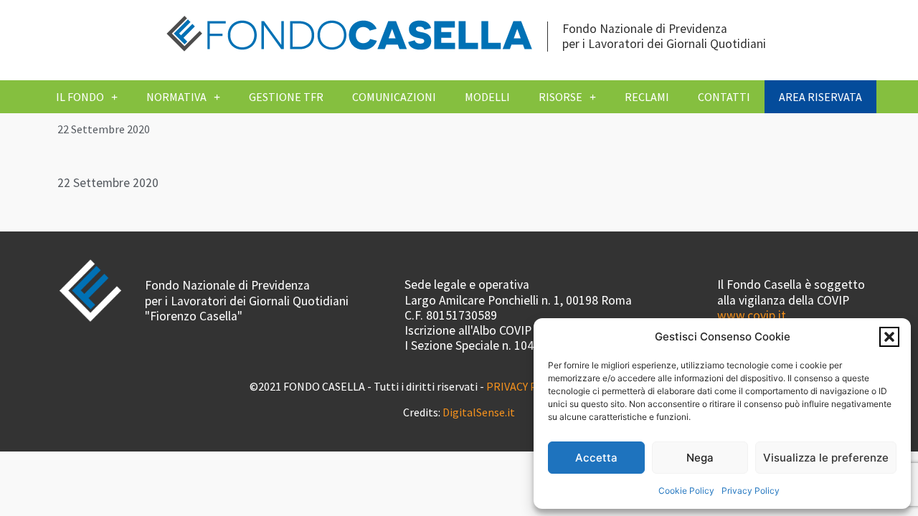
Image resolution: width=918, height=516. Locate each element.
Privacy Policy (750, 490)
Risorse (560, 97)
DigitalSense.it (479, 412)
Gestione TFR (286, 97)
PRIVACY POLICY (526, 386)
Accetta (596, 457)
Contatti (724, 97)
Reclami (647, 97)
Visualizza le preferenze (826, 457)
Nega (700, 457)
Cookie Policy (686, 490)
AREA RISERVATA (820, 97)
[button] (889, 337)
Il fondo (80, 97)
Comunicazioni (394, 97)
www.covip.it (751, 315)
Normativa (176, 97)
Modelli (487, 97)
